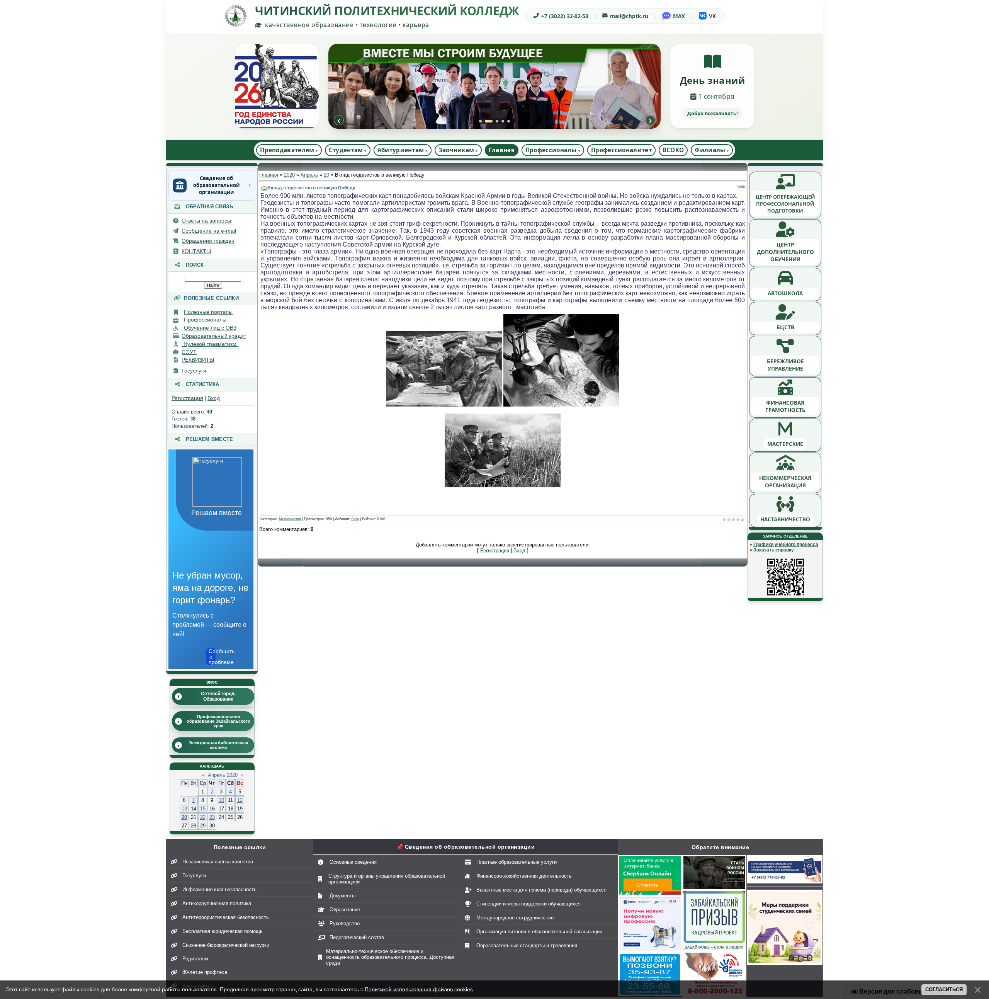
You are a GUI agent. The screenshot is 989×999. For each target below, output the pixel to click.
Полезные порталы (208, 312)
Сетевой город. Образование (218, 696)
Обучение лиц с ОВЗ (210, 328)
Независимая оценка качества (217, 862)
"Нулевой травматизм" (210, 344)
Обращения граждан (208, 241)
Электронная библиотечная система (218, 745)
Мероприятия (290, 519)
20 (184, 817)
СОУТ (189, 352)
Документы (342, 896)
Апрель (309, 175)
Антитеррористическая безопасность (225, 917)
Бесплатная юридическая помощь (222, 931)
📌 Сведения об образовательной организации (465, 847)
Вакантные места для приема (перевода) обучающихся (541, 890)
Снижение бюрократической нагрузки (225, 945)
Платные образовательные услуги (516, 862)
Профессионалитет (621, 150)
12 (240, 800)
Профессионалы (205, 320)
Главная (502, 150)
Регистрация (187, 398)
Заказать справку (773, 550)
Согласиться (944, 989)
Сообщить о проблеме (212, 656)
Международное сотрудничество (515, 918)
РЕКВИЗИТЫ (198, 360)
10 (221, 800)
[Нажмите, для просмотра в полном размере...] (444, 405)
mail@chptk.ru (629, 16)
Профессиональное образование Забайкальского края (218, 721)
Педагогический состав (357, 937)
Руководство (345, 923)
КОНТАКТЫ (196, 251)
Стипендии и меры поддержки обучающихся (528, 904)
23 (212, 817)
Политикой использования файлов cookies (419, 989)
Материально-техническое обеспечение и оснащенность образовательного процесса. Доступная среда (390, 957)
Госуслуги (194, 371)
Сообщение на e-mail (209, 231)
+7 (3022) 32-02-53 (564, 16)
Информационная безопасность (219, 889)
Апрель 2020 (223, 775)
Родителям (195, 959)
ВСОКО (673, 150)
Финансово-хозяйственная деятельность (524, 876)
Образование (345, 909)
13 (184, 809)
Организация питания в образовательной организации (539, 931)
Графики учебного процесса (785, 544)
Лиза (355, 519)
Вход (213, 398)
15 (203, 809)
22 (203, 817)
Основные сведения (353, 862)
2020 (289, 175)
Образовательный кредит (214, 336)
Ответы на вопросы (206, 221)
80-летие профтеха (204, 972)
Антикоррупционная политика (216, 903)
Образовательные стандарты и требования (526, 945)
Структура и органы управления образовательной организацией (386, 879)
